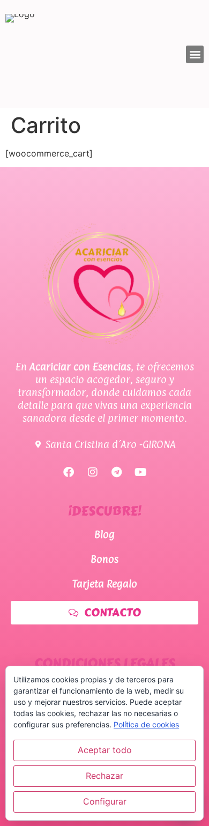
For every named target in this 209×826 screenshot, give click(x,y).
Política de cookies (146, 724)
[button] (195, 54)
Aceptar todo (105, 750)
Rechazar (104, 775)
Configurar (104, 801)
